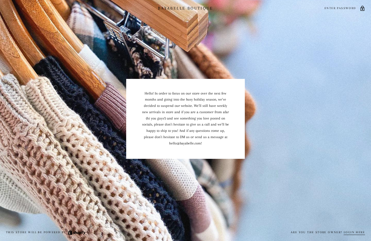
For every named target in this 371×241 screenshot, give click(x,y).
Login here (354, 232)
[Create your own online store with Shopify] (76, 232)
